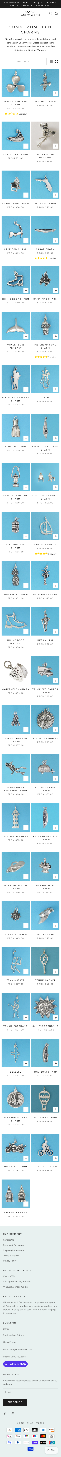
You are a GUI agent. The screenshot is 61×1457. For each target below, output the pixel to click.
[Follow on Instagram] (12, 1413)
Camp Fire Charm (45, 299)
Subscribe (15, 1402)
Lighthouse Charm (16, 836)
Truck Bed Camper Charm (45, 690)
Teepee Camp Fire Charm (15, 740)
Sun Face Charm (15, 934)
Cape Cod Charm (15, 249)
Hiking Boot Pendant (15, 641)
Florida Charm (45, 203)
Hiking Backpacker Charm (15, 399)
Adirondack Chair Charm (45, 497)
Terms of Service (11, 1255)
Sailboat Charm (45, 545)
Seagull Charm (45, 101)
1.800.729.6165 (18, 1356)
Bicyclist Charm (45, 1167)
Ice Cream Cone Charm (45, 346)
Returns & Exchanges (13, 1245)
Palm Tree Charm (45, 594)
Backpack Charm (16, 1212)
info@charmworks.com (21, 1349)
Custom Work (10, 1276)
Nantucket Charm (15, 154)
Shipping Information (13, 1250)
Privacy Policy (9, 1260)
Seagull (15, 1072)
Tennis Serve (16, 980)
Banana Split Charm (45, 887)
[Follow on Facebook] (4, 1413)
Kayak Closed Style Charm (45, 448)
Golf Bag (45, 397)
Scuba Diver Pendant (45, 156)
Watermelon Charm (16, 689)
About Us (46, 1309)
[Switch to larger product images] (51, 61)
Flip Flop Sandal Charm (16, 887)
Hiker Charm (45, 640)
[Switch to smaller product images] (56, 61)
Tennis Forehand (15, 1026)
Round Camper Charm (45, 789)
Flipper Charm (15, 447)
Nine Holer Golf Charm (15, 1119)
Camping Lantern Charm (15, 497)
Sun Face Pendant (45, 738)
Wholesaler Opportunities (15, 1286)
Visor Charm (45, 934)
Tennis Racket (45, 980)
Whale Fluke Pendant (16, 346)
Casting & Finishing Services (17, 1281)
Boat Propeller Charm (15, 103)
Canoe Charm (45, 249)
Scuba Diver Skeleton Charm (15, 789)
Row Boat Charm (45, 1072)
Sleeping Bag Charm (15, 546)
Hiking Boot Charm (15, 299)
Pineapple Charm (15, 594)
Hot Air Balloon (45, 1117)
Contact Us (8, 1239)
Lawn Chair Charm (15, 203)
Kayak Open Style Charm (45, 838)
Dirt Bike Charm (15, 1167)
